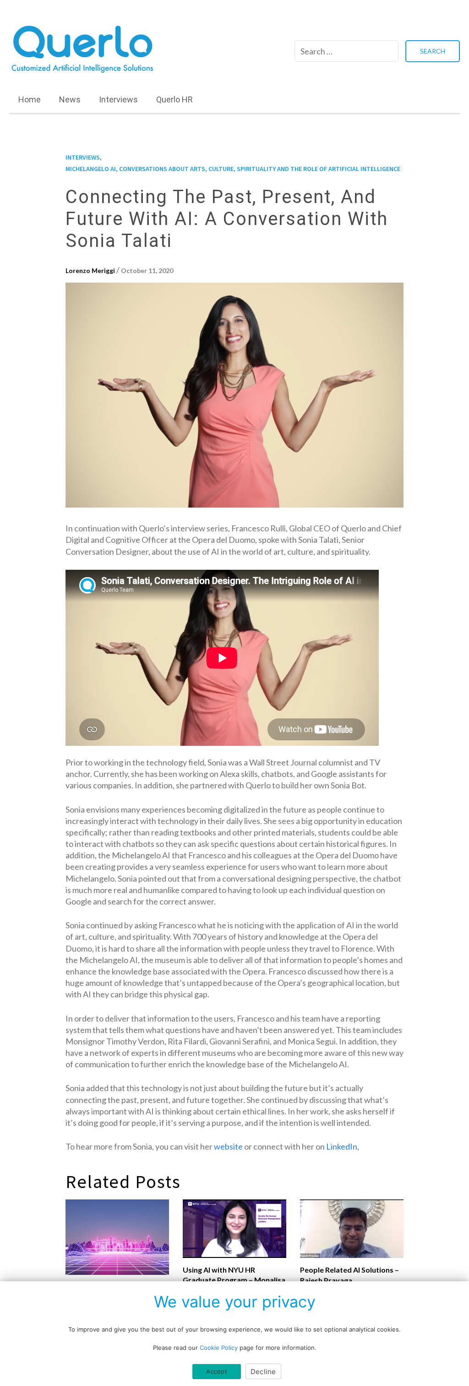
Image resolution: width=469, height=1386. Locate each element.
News (70, 99)
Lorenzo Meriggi (90, 270)
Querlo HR (174, 99)
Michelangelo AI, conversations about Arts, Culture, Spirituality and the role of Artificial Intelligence (232, 169)
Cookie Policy (219, 1347)
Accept (216, 1371)
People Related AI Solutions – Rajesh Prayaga (349, 1274)
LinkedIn (341, 1146)
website (228, 1146)
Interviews (118, 99)
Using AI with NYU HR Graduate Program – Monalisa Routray (234, 1280)
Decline (263, 1371)
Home (29, 99)
